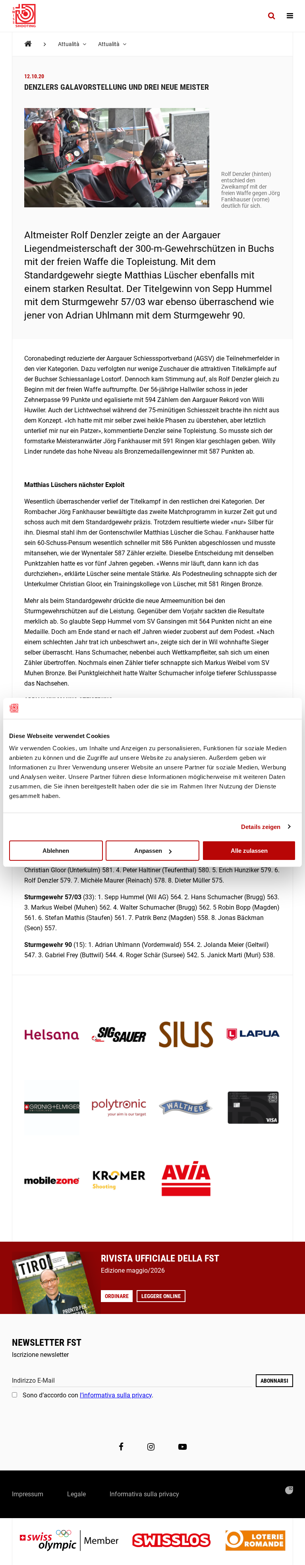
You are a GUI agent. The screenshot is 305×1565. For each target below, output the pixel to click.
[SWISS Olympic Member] (75, 1541)
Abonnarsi (274, 1381)
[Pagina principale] (28, 16)
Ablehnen (55, 850)
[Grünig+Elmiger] (51, 1108)
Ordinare (117, 1296)
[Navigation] (290, 16)
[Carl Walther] (186, 1108)
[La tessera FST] (253, 1108)
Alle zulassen (249, 850)
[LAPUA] (253, 1035)
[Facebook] (121, 1447)
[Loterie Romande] (255, 1541)
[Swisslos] (177, 1541)
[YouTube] (182, 1447)
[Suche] (271, 16)
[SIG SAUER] (118, 1035)
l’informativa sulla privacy (116, 1395)
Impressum (27, 1494)
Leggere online (161, 1296)
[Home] (28, 44)
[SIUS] (186, 1035)
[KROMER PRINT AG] (118, 1181)
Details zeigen (260, 826)
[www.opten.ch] (289, 1490)
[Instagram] (150, 1447)
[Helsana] (51, 1035)
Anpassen (148, 850)
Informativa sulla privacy (144, 1494)
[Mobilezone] (51, 1181)
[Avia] (186, 1181)
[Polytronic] (118, 1108)
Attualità (69, 44)
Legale (76, 1494)
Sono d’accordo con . (88, 1395)
